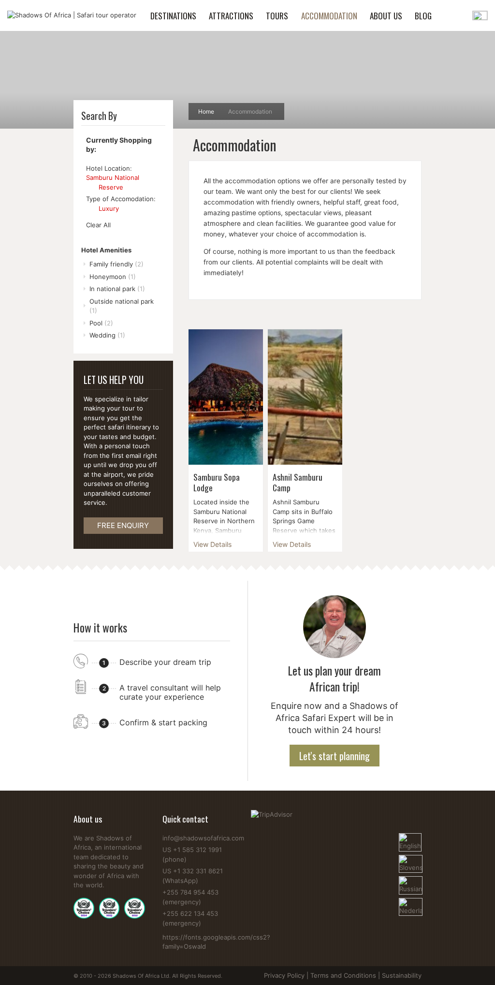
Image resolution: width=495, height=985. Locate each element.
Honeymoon (112, 276)
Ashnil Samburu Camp (297, 482)
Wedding (107, 335)
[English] (410, 837)
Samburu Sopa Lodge (216, 482)
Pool (101, 323)
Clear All (98, 225)
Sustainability (402, 975)
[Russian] (410, 880)
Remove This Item (90, 187)
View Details (212, 544)
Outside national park (121, 306)
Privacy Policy (284, 975)
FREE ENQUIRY (123, 525)
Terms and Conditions (343, 975)
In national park (117, 289)
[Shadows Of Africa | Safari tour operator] (71, 15)
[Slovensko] (410, 859)
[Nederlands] (410, 902)
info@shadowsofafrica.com (203, 838)
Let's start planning (334, 756)
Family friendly (116, 264)
